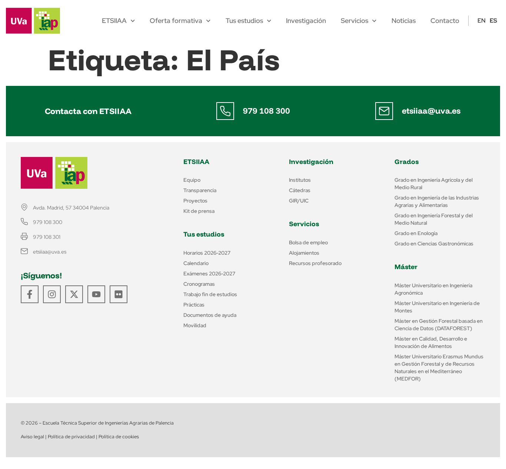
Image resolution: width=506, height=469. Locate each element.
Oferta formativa (176, 20)
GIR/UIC (299, 200)
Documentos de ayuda (209, 315)
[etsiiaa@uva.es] (384, 111)
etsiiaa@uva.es (431, 110)
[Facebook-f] (30, 294)
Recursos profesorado (315, 263)
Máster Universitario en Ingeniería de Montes (437, 307)
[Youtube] (96, 294)
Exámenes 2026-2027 (209, 273)
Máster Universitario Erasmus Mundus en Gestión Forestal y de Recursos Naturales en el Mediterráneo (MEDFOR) (439, 367)
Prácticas (193, 304)
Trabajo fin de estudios (210, 294)
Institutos (300, 180)
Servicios (354, 20)
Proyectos (195, 200)
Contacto (444, 20)
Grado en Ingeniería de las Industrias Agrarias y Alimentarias (437, 201)
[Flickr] (118, 294)
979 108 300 (266, 110)
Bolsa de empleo (308, 242)
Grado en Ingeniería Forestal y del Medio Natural (434, 219)
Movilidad (194, 325)
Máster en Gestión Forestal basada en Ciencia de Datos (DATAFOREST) (439, 325)
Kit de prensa (198, 211)
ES (493, 20)
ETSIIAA (114, 20)
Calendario (196, 263)
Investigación (306, 20)
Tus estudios (244, 20)
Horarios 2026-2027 (206, 252)
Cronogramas (199, 284)
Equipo (191, 180)
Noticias (404, 20)
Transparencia (199, 190)
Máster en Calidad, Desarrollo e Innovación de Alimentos (431, 342)
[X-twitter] (74, 294)
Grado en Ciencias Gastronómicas (434, 243)
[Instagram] (52, 294)
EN (481, 20)
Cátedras (299, 190)
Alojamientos (304, 252)
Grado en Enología (416, 233)
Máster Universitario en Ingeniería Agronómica (433, 289)
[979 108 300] (225, 111)
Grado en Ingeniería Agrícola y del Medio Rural (434, 184)
